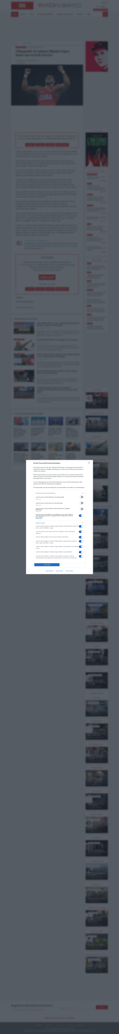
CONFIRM (47, 564)
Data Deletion (49, 571)
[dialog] (59, 517)
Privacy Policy (69, 571)
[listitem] (59, 493)
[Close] (89, 463)
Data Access (59, 571)
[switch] (81, 497)
